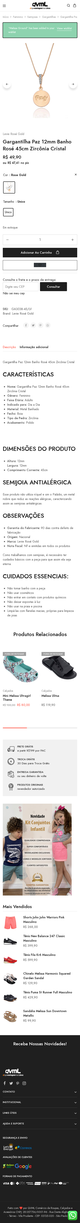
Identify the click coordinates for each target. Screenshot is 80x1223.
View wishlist (64, 28)
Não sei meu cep (14, 293)
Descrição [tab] (9, 347)
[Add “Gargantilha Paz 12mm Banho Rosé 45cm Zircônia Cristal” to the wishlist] (40, 265)
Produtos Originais (30, 785)
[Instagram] (24, 1084)
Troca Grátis (26, 759)
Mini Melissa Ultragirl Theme (17, 698)
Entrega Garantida (30, 772)
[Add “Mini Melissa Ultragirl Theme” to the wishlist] (32, 667)
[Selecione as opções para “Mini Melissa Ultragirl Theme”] (32, 653)
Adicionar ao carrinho (37, 252)
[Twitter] (11, 1084)
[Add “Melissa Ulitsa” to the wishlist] (70, 667)
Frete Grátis (25, 746)
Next (73, 84)
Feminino (18, 17)
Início (6, 17)
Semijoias (32, 17)
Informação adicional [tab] (34, 347)
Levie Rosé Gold (13, 134)
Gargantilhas (49, 17)
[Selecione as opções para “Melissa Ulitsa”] (70, 653)
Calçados (8, 691)
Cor (5, 175)
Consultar (53, 287)
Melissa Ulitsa (50, 696)
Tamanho (8, 201)
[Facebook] (4, 1084)
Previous (7, 84)
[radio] (9, 187)
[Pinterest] (18, 1084)
